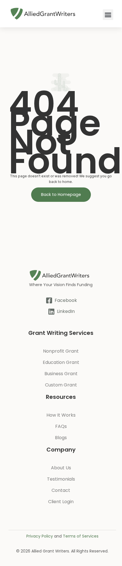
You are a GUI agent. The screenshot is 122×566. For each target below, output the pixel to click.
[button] (108, 14)
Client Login (61, 501)
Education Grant (61, 362)
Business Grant (61, 373)
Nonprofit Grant (61, 351)
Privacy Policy (39, 536)
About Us (61, 468)
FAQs (61, 426)
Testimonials (61, 479)
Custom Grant (61, 385)
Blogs (61, 437)
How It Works (61, 415)
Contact (61, 490)
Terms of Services (81, 536)
